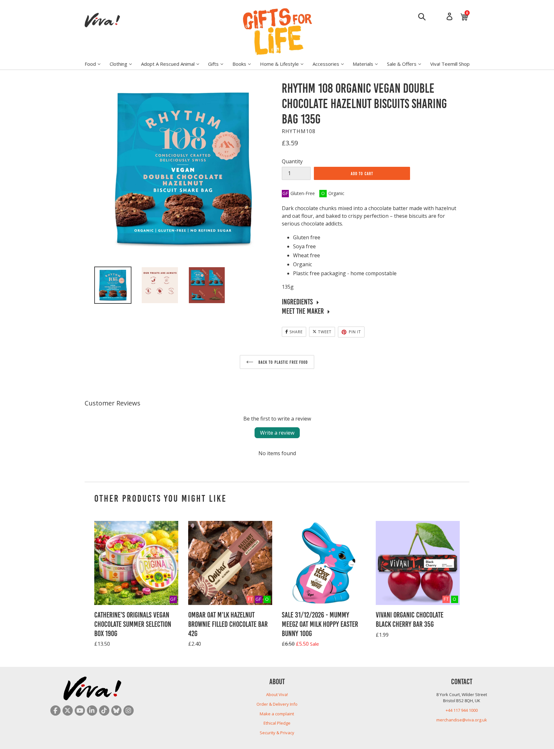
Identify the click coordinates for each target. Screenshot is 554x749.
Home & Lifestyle (285, 63)
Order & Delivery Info (277, 704)
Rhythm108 (298, 131)
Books (244, 63)
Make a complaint (277, 714)
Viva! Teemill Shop (450, 64)
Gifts (219, 63)
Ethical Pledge (277, 723)
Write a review (277, 432)
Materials (368, 63)
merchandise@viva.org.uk (461, 720)
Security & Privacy (277, 733)
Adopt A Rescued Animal (173, 63)
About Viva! (277, 694)
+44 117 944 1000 (462, 710)
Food (96, 63)
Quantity (292, 161)
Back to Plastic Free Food (282, 362)
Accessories (331, 63)
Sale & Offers (407, 63)
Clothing (124, 63)
